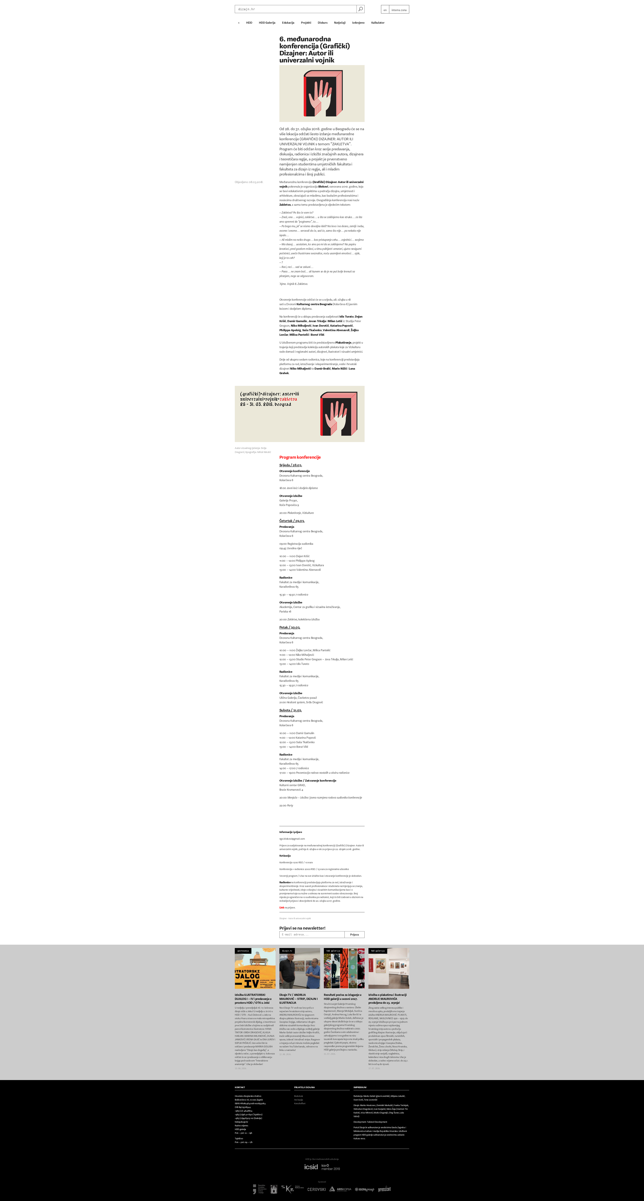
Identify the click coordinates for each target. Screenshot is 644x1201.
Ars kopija (298, 1099)
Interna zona (399, 9)
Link (281, 907)
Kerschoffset (299, 1103)
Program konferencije (300, 455)
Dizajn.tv (287, 951)
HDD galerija (333, 951)
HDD (249, 22)
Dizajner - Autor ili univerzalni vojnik (295, 917)
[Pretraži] (361, 9)
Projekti (306, 22)
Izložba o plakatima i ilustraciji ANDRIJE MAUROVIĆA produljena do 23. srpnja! (387, 998)
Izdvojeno (358, 22)
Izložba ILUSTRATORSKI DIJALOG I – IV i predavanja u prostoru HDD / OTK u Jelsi (253, 998)
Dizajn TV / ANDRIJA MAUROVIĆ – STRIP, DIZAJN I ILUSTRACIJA (298, 998)
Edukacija (288, 22)
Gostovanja (243, 951)
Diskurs (322, 22)
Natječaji (339, 22)
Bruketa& (298, 1095)
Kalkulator (378, 22)
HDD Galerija (267, 22)
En (385, 9)
